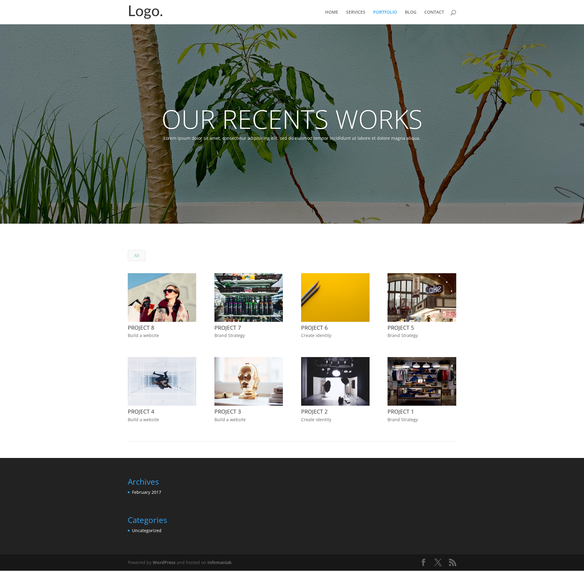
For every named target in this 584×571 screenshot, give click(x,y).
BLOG (410, 12)
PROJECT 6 (314, 327)
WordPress (164, 562)
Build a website (143, 335)
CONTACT (434, 12)
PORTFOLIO (385, 12)
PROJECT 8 (141, 327)
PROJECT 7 (227, 327)
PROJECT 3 (227, 411)
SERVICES (355, 12)
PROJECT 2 (314, 411)
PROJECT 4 (141, 411)
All (136, 255)
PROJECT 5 (401, 327)
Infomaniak (219, 562)
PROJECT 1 (401, 411)
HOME (331, 12)
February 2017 (146, 492)
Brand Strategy (229, 335)
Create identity (316, 335)
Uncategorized (147, 530)
